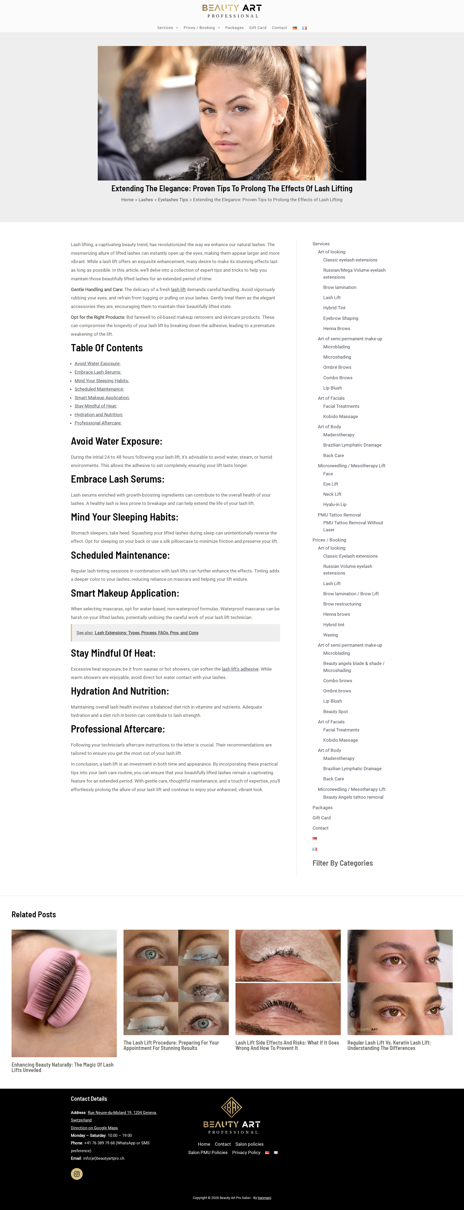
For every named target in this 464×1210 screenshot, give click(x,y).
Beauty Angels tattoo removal (353, 797)
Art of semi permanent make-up (350, 338)
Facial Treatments (341, 406)
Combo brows (337, 680)
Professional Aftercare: (98, 423)
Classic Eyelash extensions (350, 556)
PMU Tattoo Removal (339, 515)
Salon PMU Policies (208, 1152)
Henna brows (336, 614)
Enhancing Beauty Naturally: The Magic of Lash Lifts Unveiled (63, 1067)
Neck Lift (332, 494)
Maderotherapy (338, 434)
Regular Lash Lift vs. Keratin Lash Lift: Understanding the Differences (389, 1045)
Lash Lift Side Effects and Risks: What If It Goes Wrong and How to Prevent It (287, 1045)
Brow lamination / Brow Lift (351, 593)
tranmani (264, 1198)
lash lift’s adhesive (240, 669)
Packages (323, 807)
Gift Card (322, 817)
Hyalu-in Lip (335, 504)
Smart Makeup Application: (102, 397)
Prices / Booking (329, 540)
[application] (175, 28)
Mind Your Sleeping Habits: (102, 380)
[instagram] (77, 1174)
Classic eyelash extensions (350, 260)
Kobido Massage (340, 416)
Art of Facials (331, 398)
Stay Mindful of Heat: (96, 406)
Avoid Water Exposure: (98, 363)
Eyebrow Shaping (340, 318)
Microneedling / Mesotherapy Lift (352, 465)
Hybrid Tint (334, 307)
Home (204, 1144)
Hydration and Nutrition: (99, 414)
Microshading (337, 357)
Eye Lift (330, 484)
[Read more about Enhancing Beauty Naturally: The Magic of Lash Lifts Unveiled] (64, 993)
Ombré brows (337, 691)
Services (321, 243)
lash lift (178, 289)
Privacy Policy (246, 1152)
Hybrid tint (334, 624)
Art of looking (332, 251)
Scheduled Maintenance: (99, 389)
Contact (321, 828)
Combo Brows (338, 377)
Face (328, 473)
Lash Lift (332, 297)
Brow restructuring (342, 604)
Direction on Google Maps (94, 1128)
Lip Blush (332, 388)
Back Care (333, 455)
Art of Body (329, 426)
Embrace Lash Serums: (98, 372)
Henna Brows (336, 328)
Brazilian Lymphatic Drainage (352, 445)
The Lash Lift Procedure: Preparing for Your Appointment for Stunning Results (171, 1045)
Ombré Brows (337, 367)
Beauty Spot (335, 711)
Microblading (336, 346)
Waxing (330, 635)
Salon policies (249, 1144)
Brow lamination (339, 287)
